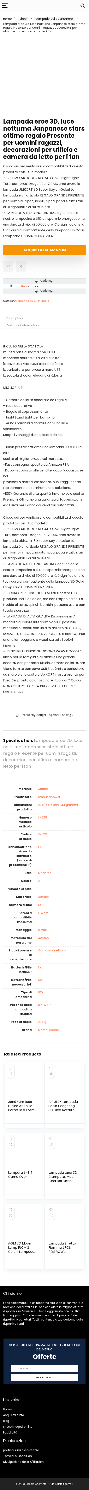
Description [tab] (14, 318)
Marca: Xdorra (48, 1030)
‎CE (40, 847)
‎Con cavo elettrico (52, 950)
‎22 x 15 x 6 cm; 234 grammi (58, 805)
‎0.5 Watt (44, 1005)
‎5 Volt (42, 930)
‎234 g (42, 1022)
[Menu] (5, 5)
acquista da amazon (44, 250)
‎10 (39, 905)
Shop (23, 19)
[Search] (83, 5)
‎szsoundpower (49, 797)
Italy (24, 286)
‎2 (39, 881)
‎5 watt (43, 913)
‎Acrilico (43, 897)
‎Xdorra (43, 789)
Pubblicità (10, 1432)
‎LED (40, 992)
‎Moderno (45, 873)
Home (7, 19)
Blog (6, 1421)
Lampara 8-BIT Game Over (20, 1174)
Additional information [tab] (22, 325)
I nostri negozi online (17, 1427)
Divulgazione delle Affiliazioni (23, 1462)
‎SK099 (42, 817)
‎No (40, 967)
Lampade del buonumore (54, 19)
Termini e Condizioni (17, 1456)
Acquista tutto (13, 1415)
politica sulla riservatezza (21, 1450)
